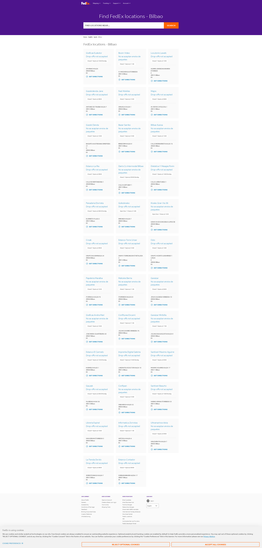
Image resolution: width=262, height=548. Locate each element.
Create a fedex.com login (109, 502)
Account (126, 3)
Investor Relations (86, 514)
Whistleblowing (85, 516)
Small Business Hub (128, 502)
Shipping (96, 3)
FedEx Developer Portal (129, 523)
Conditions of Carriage (87, 507)
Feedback (84, 509)
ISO (124, 519)
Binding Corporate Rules (88, 512)
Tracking (106, 3)
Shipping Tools (106, 507)
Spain (152, 501)
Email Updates (127, 500)
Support (116, 3)
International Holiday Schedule (131, 512)
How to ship (105, 504)
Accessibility (85, 504)
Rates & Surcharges (128, 507)
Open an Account (107, 500)
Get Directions (94, 77)
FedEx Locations (127, 516)
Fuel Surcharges (127, 504)
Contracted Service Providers (131, 521)
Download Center (128, 514)
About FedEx (85, 500)
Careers (83, 502)
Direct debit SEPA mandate (130, 509)
